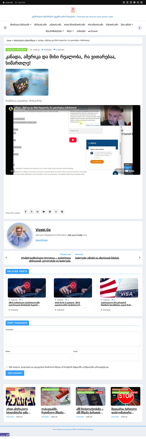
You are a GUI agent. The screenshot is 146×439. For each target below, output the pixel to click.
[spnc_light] (139, 27)
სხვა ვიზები (126, 24)
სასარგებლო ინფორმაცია (16, 49)
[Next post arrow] (139, 257)
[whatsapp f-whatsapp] (138, 2)
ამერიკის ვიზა (40, 24)
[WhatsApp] (56, 212)
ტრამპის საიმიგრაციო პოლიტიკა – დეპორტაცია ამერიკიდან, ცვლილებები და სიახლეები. (46, 259)
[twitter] (31, 212)
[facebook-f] (124, 2)
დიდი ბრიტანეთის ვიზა (74, 24)
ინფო (69, 31)
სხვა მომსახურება (54, 31)
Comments (9, 329)
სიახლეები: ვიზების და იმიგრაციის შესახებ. (97, 257)
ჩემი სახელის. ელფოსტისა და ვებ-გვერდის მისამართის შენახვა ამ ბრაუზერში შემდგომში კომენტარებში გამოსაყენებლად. (59, 367)
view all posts (42, 240)
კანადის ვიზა (55, 24)
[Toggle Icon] (5, 28)
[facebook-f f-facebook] (127, 2)
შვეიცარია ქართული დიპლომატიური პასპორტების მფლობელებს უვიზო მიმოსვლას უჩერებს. (82, 410)
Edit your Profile (75, 235)
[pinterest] (50, 212)
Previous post (65, 254)
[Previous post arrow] (6, 257)
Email (75, 351)
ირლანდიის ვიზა (95, 24)
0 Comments (60, 49)
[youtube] (134, 2)
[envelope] (43, 212)
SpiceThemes (89, 430)
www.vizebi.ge (67, 430)
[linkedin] (37, 212)
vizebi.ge (36, 49)
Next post (79, 254)
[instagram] (131, 2)
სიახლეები (22, 390)
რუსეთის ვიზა (112, 24)
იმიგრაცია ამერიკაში (19, 24)
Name (8, 351)
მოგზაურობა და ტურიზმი (43, 390)
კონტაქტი (81, 31)
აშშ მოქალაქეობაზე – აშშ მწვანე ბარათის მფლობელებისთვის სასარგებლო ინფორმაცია (48, 410)
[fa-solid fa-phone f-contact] (141, 2)
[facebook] (26, 212)
